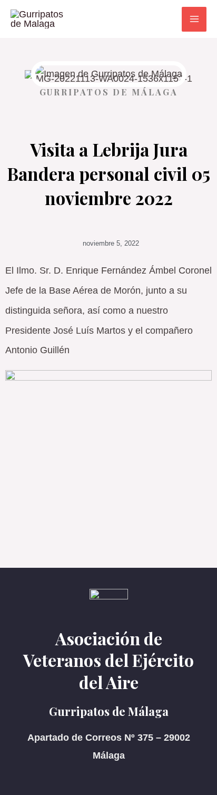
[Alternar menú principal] (194, 19)
